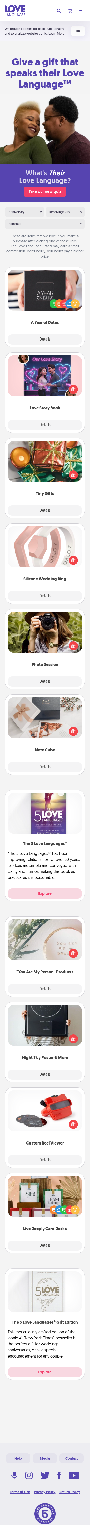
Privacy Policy (45, 1492)
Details (45, 339)
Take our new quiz (45, 191)
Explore (45, 893)
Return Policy (70, 1492)
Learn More (56, 33)
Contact (72, 1458)
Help (18, 1458)
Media (45, 1458)
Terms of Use (20, 1492)
